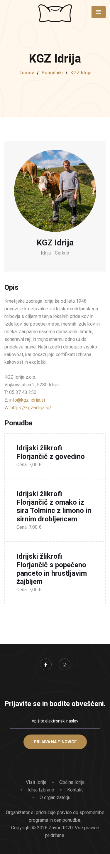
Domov (26, 72)
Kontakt (75, 790)
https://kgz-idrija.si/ (31, 407)
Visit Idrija (36, 782)
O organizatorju (55, 797)
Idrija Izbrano (41, 790)
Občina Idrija (71, 782)
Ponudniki (52, 72)
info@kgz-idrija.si (27, 400)
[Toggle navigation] (99, 12)
